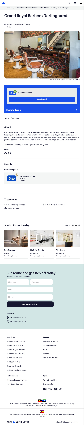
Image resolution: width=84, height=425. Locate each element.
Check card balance (50, 341)
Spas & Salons (45, 8)
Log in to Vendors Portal (15, 384)
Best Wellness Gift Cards (16, 341)
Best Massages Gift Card (16, 350)
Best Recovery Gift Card (15, 354)
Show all (68, 225)
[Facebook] (5, 153)
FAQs (45, 350)
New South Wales (20, 8)
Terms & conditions (50, 380)
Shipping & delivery (50, 345)
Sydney (28, 8)
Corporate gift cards (14, 366)
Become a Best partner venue (17, 380)
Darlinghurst (36, 8)
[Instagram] (9, 153)
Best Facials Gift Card (15, 345)
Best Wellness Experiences (16, 370)
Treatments (15, 118)
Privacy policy (48, 384)
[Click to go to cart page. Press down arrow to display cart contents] (75, 3)
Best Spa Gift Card (13, 362)
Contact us (47, 354)
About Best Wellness (50, 358)
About (7, 118)
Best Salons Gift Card (14, 358)
